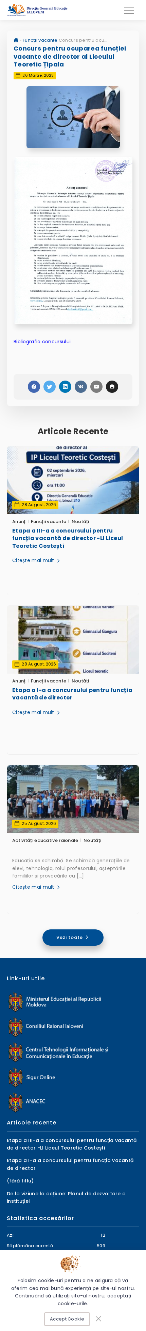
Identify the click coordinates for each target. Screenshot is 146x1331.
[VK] (81, 387)
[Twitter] (49, 387)
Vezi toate (70, 937)
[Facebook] (34, 387)
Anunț (19, 521)
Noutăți (80, 521)
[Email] (96, 387)
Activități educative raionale (45, 840)
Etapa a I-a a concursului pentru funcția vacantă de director (72, 694)
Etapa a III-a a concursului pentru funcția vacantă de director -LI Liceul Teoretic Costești (67, 538)
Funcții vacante (40, 40)
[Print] (112, 387)
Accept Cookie (67, 1319)
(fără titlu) (20, 1180)
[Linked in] (65, 387)
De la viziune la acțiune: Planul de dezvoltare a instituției (66, 1197)
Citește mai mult (34, 560)
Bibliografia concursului (42, 341)
